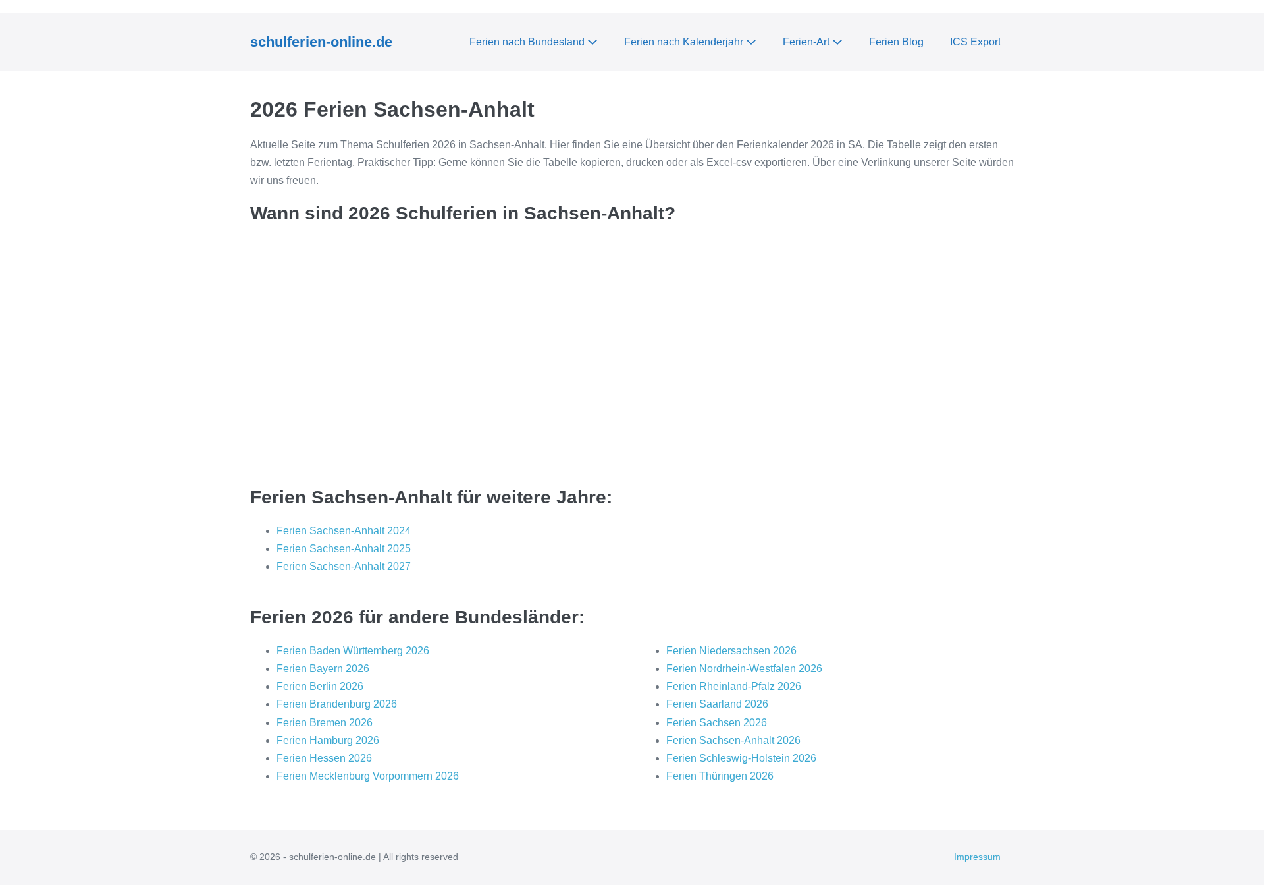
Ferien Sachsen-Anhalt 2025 (343, 548)
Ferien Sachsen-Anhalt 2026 (733, 740)
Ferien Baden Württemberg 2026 (352, 650)
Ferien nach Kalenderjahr (685, 41)
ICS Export (975, 41)
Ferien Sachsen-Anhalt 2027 (343, 566)
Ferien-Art (807, 41)
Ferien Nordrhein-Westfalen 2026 (744, 668)
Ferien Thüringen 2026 (720, 776)
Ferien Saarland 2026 (717, 704)
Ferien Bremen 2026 (324, 722)
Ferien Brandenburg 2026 (336, 704)
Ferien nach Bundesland (528, 41)
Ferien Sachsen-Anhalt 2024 (343, 530)
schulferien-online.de (321, 42)
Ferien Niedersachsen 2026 (731, 650)
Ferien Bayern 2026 (322, 668)
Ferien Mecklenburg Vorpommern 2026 (367, 776)
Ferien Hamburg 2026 (327, 740)
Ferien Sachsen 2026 (716, 722)
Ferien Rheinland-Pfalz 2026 (733, 686)
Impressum (977, 856)
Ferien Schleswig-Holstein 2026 (741, 758)
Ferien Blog (896, 41)
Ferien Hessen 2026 (324, 758)
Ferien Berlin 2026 (319, 686)
